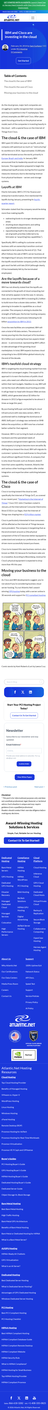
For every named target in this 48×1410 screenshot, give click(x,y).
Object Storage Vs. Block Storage (16, 1195)
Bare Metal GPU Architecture (15, 1221)
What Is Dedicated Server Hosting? (17, 1286)
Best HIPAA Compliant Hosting (15, 1333)
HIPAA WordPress (23, 878)
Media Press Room (10, 984)
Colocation (6, 922)
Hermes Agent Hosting (40, 948)
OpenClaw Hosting (38, 939)
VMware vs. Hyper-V (11, 1095)
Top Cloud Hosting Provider (14, 1082)
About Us (6, 959)
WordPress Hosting (10, 1101)
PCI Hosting (22, 49)
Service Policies (32, 996)
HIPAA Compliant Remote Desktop (17, 1345)
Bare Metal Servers (6, 869)
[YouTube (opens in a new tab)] (34, 1398)
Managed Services (6, 915)
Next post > (39, 786)
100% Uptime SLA (34, 965)
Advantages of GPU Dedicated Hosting (19, 1292)
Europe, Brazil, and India (12, 158)
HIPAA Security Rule (11, 1358)
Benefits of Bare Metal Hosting (15, 1227)
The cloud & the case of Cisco (18, 86)
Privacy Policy (32, 1002)
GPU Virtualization (10, 1260)
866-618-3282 (16, 1403)
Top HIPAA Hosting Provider (14, 1376)
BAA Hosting (23, 892)
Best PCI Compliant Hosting (14, 1313)
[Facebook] (15, 692)
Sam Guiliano (36, 46)
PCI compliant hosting (35, 595)
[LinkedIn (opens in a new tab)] (26, 1398)
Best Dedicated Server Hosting (15, 1280)
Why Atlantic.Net (9, 965)
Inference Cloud (38, 875)
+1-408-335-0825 (37, 1403)
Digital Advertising (23, 918)
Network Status (32, 971)
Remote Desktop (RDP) (12, 1125)
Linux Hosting (8, 1107)
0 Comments (16, 52)
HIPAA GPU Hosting (23, 909)
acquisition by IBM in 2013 (19, 321)
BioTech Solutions (22, 899)
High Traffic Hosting (10, 1215)
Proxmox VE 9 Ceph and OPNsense (17, 1150)
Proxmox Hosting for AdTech (14, 1131)
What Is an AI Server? (11, 1266)
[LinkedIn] (30, 692)
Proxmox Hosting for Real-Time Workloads (20, 1138)
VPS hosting (14, 591)
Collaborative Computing (40, 930)
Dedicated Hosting (7, 859)
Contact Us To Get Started (24, 715)
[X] (22, 692)
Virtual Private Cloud (40, 902)
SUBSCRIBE (24, 764)
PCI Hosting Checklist (11, 1319)
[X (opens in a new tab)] (19, 1398)
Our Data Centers (9, 977)
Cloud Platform (38, 859)
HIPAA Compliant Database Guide (17, 1339)
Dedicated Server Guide (12, 1188)
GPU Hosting (7, 876)
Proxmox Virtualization (12, 1144)
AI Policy (29, 1008)
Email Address (13, 745)
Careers (5, 990)
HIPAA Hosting (21, 869)
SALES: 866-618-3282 (10, 12)
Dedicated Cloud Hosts (39, 893)
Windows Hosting (9, 1113)
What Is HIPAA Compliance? (14, 1364)
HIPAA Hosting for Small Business (16, 1370)
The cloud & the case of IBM (18, 81)
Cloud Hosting (40, 867)
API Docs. (30, 977)
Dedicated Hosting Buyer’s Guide (16, 1182)
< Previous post (10, 786)
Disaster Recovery (6, 893)
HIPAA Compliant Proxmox (14, 1382)
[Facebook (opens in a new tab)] (11, 1398)
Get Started (23, 60)
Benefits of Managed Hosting (14, 1089)
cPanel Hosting (8, 1119)
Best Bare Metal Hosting (12, 1209)
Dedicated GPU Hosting (7, 884)
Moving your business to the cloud (21, 92)
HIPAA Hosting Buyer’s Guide (15, 1176)
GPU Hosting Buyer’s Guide (14, 1170)
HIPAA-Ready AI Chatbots (13, 1254)
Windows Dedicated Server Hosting (17, 1298)
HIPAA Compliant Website (13, 1351)
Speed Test (30, 984)
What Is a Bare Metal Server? (14, 1239)
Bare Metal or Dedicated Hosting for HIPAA (21, 1233)
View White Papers (24, 777)
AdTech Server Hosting (24, 927)
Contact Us (7, 996)
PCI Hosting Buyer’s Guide (13, 1164)
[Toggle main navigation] (32, 17)
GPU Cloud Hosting (39, 884)
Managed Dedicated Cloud (6, 904)
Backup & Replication (39, 912)
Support (30, 959)
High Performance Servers (7, 931)
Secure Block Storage (39, 921)
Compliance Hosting (23, 859)
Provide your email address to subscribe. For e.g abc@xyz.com (23, 757)
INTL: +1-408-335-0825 (27, 12)
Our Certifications (10, 971)
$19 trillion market (32, 514)
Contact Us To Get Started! (24, 840)
